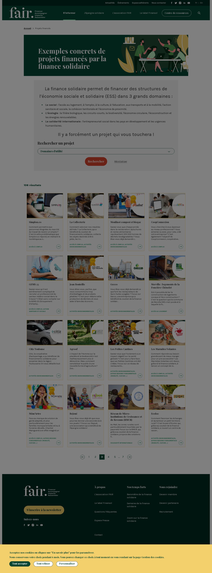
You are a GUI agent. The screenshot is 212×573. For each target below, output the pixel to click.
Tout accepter (19, 563)
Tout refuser (43, 563)
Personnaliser (67, 563)
